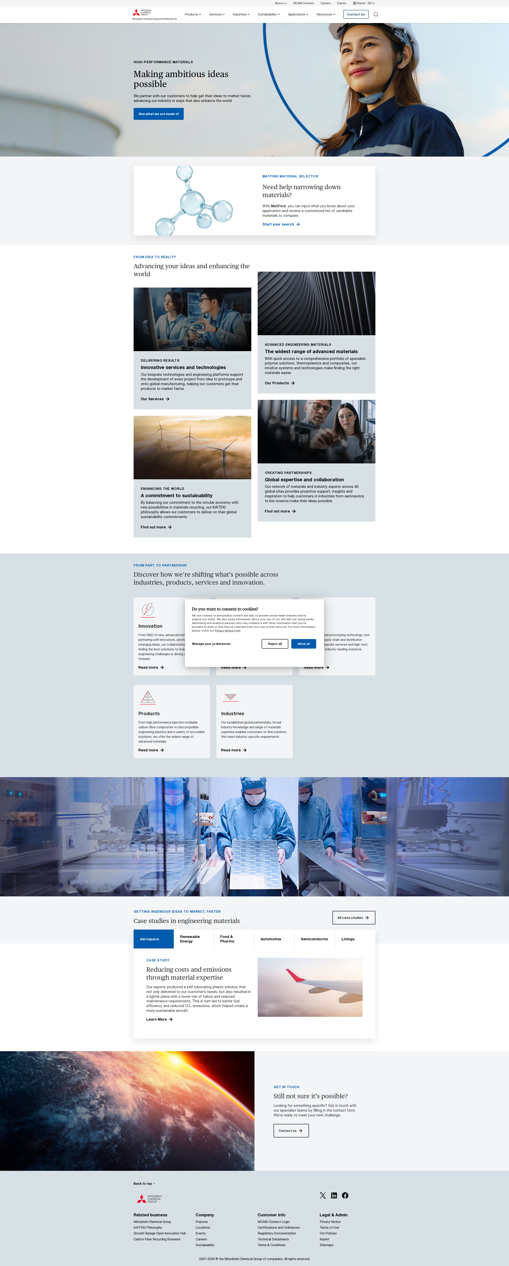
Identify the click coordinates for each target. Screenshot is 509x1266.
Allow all (304, 643)
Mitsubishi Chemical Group (152, 1221)
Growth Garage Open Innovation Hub (160, 1233)
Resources (324, 14)
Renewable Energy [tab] (190, 938)
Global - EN (363, 3)
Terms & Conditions (272, 1245)
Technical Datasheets (273, 1239)
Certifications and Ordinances (279, 1227)
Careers (326, 3)
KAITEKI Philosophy (148, 1227)
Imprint (324, 1239)
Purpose (202, 1221)
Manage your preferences (211, 643)
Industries (240, 14)
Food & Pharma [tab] (227, 938)
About (279, 3)
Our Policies (328, 1233)
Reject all (275, 643)
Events (341, 3)
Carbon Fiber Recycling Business (157, 1239)
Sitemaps (326, 1245)
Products (191, 14)
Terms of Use (329, 1227)
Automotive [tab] (271, 939)
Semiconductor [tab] (314, 939)
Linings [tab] (348, 939)
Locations (203, 1227)
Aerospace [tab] (149, 939)
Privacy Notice (224, 630)
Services (215, 14)
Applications (296, 14)
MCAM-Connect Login (273, 1221)
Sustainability (267, 14)
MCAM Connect (303, 3)
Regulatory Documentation (277, 1233)
